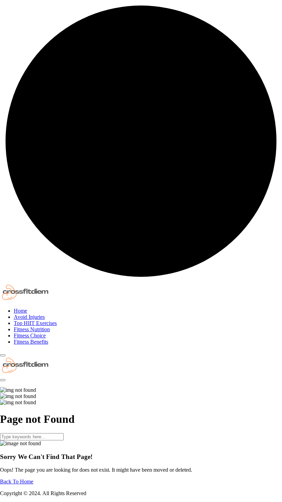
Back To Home (16, 481)
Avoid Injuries (29, 317)
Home (20, 311)
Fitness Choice (30, 335)
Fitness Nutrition (32, 329)
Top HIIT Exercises (35, 323)
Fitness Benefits (31, 342)
